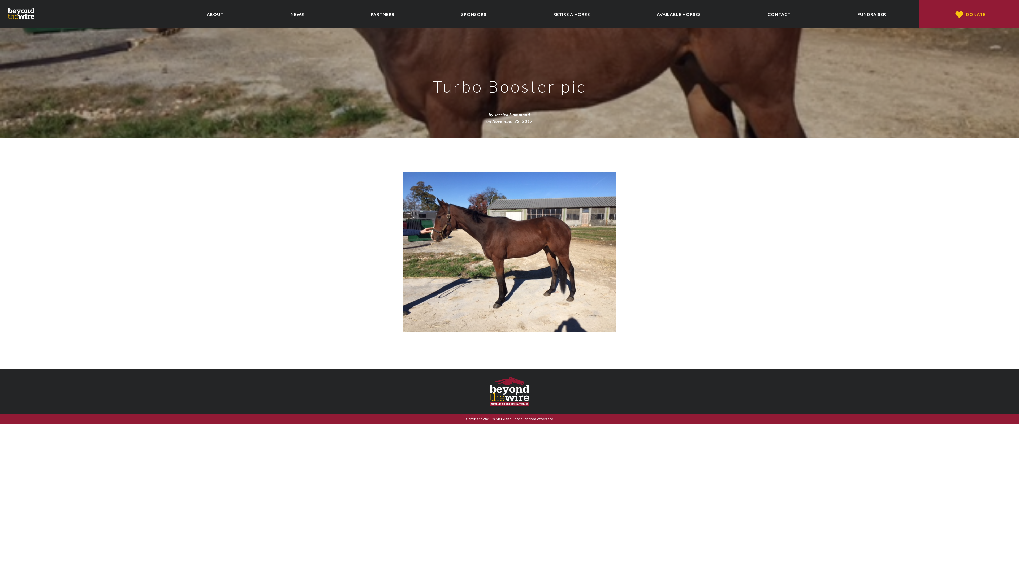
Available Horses (679, 14)
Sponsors (473, 14)
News (297, 14)
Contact (779, 14)
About (215, 14)
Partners (382, 14)
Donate (976, 14)
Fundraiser (871, 14)
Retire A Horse (571, 14)
